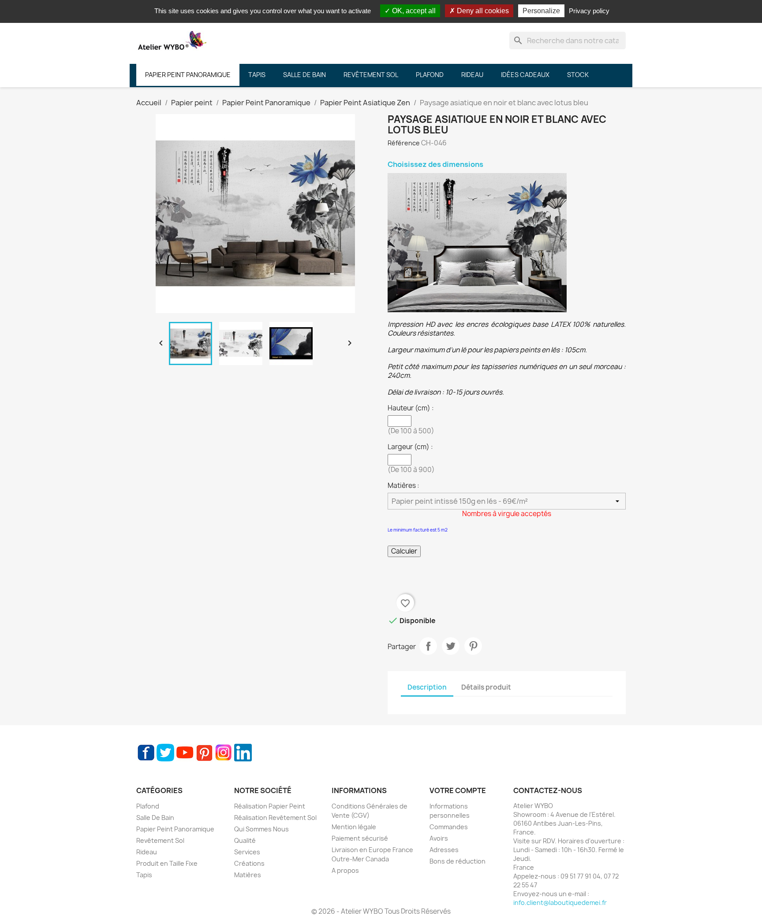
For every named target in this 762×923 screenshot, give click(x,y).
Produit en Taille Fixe (167, 863)
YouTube (185, 752)
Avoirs (439, 838)
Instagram (223, 752)
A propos (345, 870)
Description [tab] (427, 687)
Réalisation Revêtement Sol (275, 817)
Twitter (165, 752)
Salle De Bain (155, 817)
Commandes (449, 827)
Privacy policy (589, 11)
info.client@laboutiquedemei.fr (560, 902)
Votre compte (458, 790)
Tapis (144, 875)
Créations (249, 863)
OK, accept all (413, 11)
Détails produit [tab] (486, 687)
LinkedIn (243, 752)
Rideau (146, 852)
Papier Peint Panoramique (175, 829)
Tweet (450, 646)
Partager (428, 646)
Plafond (147, 806)
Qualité (245, 840)
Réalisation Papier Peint (269, 806)
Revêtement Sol (160, 840)
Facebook (146, 752)
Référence (404, 143)
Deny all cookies (482, 11)
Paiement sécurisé (360, 838)
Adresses (444, 849)
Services (247, 852)
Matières (247, 875)
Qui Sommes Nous (261, 829)
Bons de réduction (458, 861)
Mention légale (354, 827)
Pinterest (473, 646)
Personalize (541, 11)
